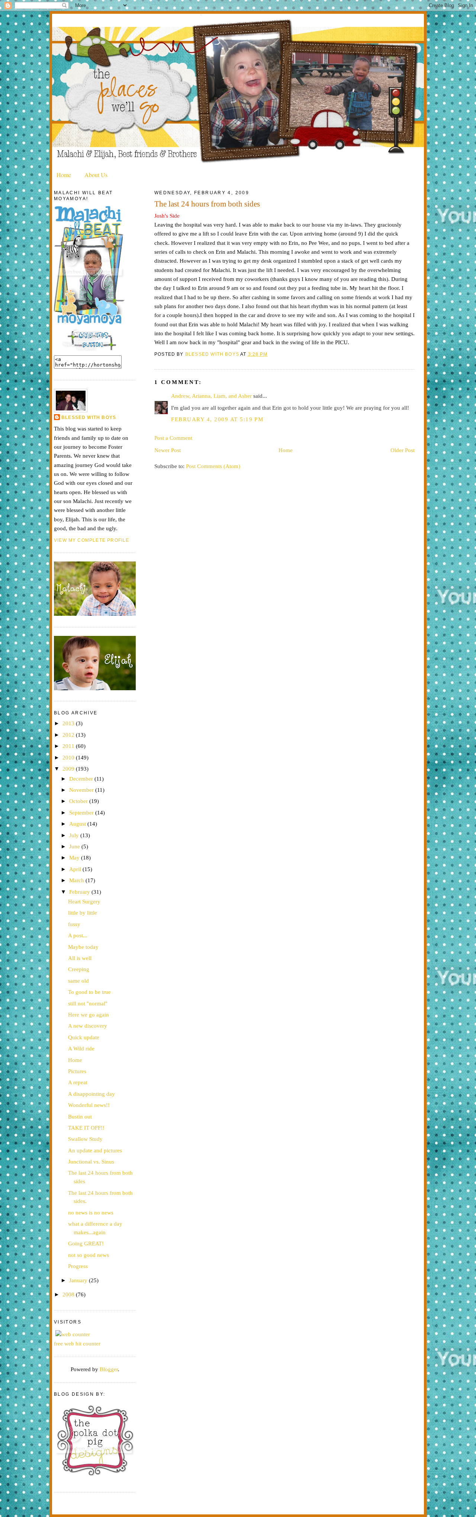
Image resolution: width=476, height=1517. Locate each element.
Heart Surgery (84, 901)
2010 (69, 757)
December (81, 778)
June (75, 846)
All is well (79, 958)
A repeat (77, 1082)
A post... (77, 935)
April (76, 869)
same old (78, 980)
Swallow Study (85, 1139)
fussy (74, 924)
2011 (69, 746)
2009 (69, 768)
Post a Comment (173, 438)
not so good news (88, 1255)
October (79, 801)
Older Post (402, 450)
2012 (69, 735)
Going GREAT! (86, 1243)
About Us (95, 175)
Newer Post (167, 450)
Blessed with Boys (88, 417)
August (78, 823)
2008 (69, 1294)
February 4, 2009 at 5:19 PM (217, 419)
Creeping (78, 969)
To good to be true (89, 992)
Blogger (109, 1369)
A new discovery (87, 1025)
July (74, 835)
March (77, 880)
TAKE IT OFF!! (86, 1127)
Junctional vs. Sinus (91, 1161)
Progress (78, 1266)
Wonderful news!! (89, 1105)
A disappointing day (91, 1094)
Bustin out (80, 1116)
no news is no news (90, 1212)
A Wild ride (81, 1048)
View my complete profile (91, 540)
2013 (69, 723)
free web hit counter (77, 1343)
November (82, 790)
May (75, 857)
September (82, 812)
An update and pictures (95, 1150)
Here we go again (88, 1014)
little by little (82, 912)
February (80, 892)
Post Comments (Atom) (213, 466)
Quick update (83, 1037)
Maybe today (83, 947)
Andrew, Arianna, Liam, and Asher (211, 396)
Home (64, 175)
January (79, 1280)
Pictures (77, 1071)
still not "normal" (87, 1003)
